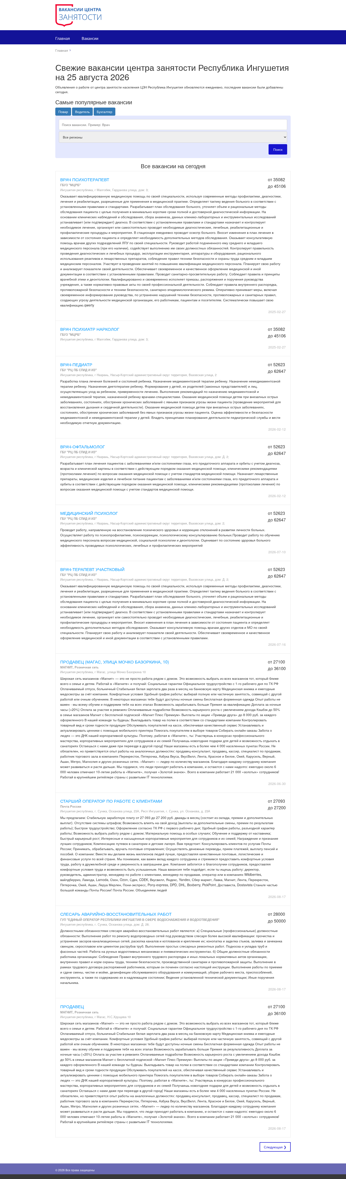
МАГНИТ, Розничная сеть (79, 667)
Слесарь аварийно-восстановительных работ (116, 914)
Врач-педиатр (76, 364)
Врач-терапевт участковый (92, 569)
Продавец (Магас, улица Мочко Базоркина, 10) (114, 662)
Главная (62, 38)
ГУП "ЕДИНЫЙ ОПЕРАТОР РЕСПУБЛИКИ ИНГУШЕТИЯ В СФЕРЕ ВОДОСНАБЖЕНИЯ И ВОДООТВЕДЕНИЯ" (139, 919)
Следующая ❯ (275, 1147)
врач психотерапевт (84, 179)
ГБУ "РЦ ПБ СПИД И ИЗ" (78, 370)
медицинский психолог (89, 513)
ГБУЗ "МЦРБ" (70, 185)
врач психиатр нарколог (89, 329)
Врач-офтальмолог (82, 446)
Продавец (72, 1006)
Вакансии (90, 38)
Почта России (70, 806)
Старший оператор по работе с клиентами (111, 801)
